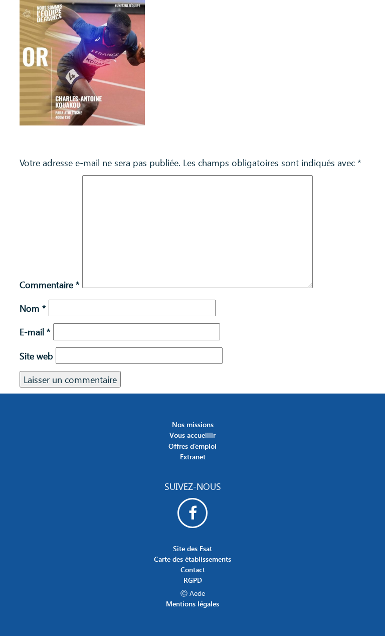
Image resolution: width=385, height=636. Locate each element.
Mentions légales (192, 603)
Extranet (193, 456)
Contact (192, 569)
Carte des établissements (192, 559)
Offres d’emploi (192, 446)
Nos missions (193, 424)
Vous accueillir (192, 435)
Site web (36, 355)
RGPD (192, 580)
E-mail (35, 331)
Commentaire (50, 284)
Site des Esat (192, 548)
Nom (33, 308)
